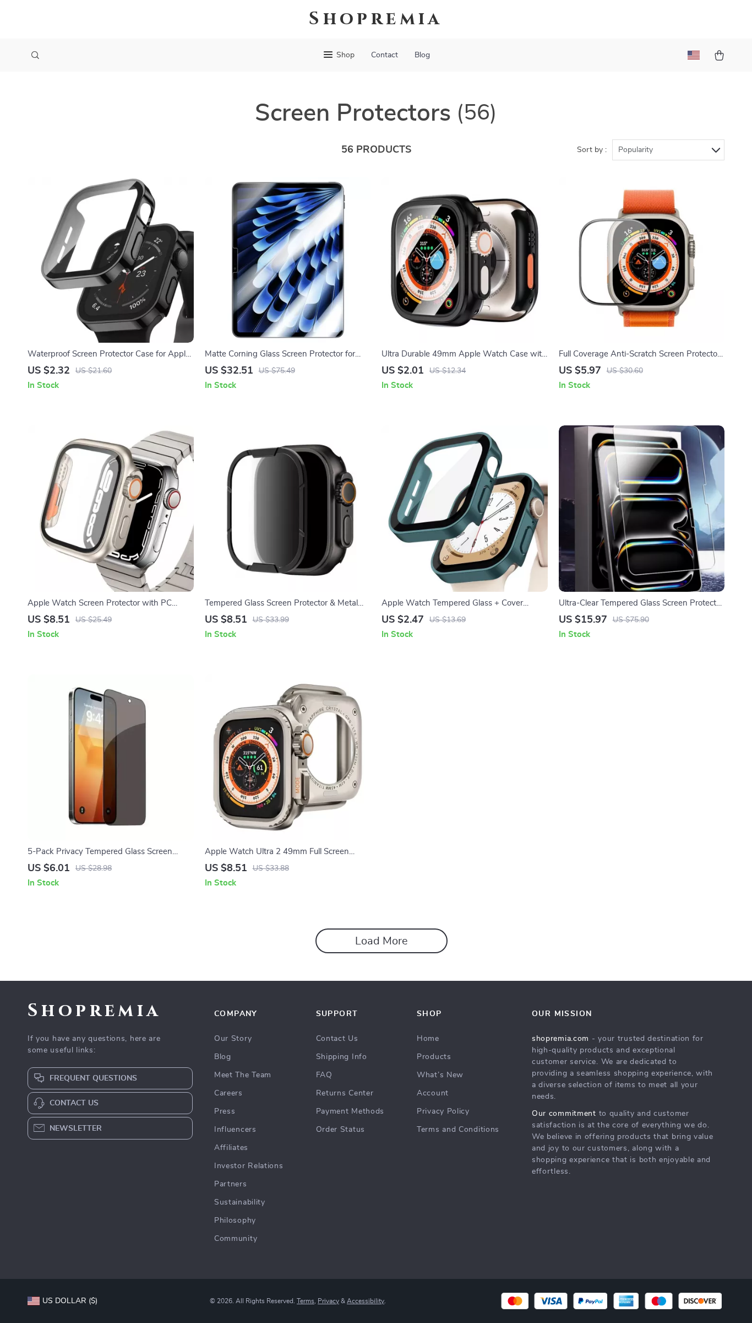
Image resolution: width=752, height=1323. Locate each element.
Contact (384, 55)
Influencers (235, 1129)
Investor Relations (249, 1166)
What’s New (440, 1075)
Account (433, 1093)
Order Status (340, 1129)
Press (225, 1111)
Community (235, 1239)
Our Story (233, 1039)
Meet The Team (242, 1075)
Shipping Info (341, 1057)
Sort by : (592, 150)
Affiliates (231, 1148)
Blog (422, 55)
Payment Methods (350, 1111)
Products (434, 1057)
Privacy (328, 1301)
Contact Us (337, 1039)
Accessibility (365, 1301)
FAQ (324, 1075)
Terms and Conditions (458, 1129)
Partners (230, 1184)
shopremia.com (560, 1039)
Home (428, 1039)
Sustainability (239, 1202)
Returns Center (345, 1093)
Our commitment (564, 1113)
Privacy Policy (443, 1111)
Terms (305, 1301)
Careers (228, 1093)
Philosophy (235, 1220)
